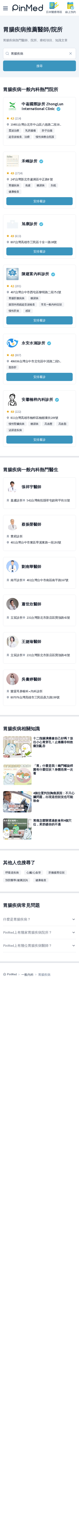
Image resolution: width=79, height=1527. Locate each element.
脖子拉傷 (47, 130)
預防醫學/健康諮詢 (16, 880)
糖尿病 (40, 185)
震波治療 (14, 130)
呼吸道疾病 (12, 872)
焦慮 (27, 185)
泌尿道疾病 (15, 430)
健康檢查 (14, 191)
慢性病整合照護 (45, 137)
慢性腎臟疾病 (16, 424)
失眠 (53, 185)
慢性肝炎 (14, 310)
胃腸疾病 (14, 185)
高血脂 (62, 424)
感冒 (27, 310)
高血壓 (48, 424)
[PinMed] (27, 8)
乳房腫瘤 (30, 130)
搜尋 (39, 66)
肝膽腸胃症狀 (57, 872)
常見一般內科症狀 (51, 304)
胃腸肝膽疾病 (16, 298)
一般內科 (27, 974)
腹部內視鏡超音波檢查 (22, 304)
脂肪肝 (12, 367)
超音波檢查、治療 (19, 137)
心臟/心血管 (33, 872)
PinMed (12, 974)
